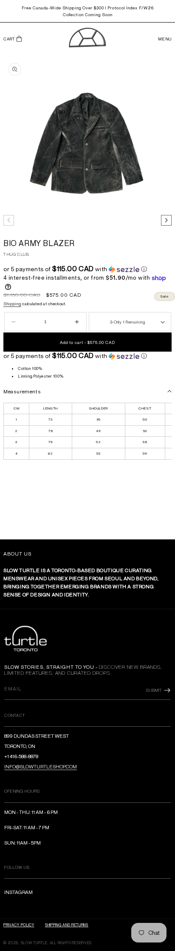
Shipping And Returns (66, 924)
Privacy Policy (18, 924)
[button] (12, 39)
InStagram (18, 892)
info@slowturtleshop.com (40, 766)
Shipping (12, 303)
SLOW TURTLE (34, 942)
